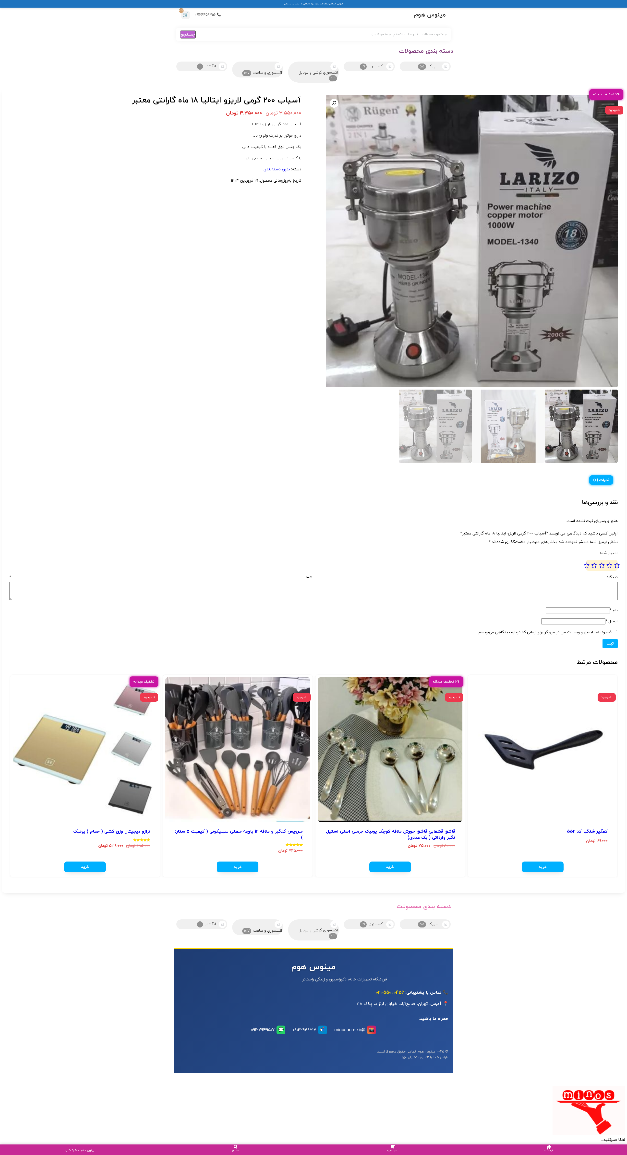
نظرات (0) (601, 480)
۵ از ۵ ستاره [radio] (587, 565)
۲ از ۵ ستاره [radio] (609, 565)
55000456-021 (390, 993)
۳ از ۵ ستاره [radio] (602, 565)
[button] (334, 103)
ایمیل (611, 621)
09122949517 (309, 1030)
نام (614, 610)
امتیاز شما (609, 553)
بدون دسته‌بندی (277, 169)
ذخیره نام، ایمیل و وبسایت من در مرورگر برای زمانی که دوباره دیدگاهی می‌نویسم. (545, 632)
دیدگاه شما (313, 577)
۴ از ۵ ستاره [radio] (594, 565)
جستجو (188, 34)
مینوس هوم (430, 15)
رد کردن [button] (287, 3)
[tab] (601, 480)
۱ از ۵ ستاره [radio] (617, 565)
